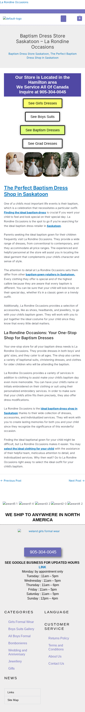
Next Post (77, 480)
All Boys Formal (19, 636)
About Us (54, 656)
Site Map (13, 700)
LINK (42, 567)
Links (11, 692)
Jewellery (15, 661)
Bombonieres (17, 643)
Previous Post (10, 480)
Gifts (11, 668)
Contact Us (56, 663)
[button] (63, 18)
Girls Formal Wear (21, 622)
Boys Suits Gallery (21, 629)
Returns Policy (58, 638)
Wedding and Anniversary (17, 652)
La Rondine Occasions (14, 2)
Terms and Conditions (56, 647)
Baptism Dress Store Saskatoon (28, 53)
